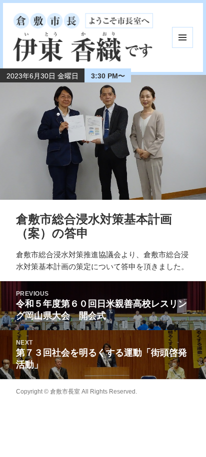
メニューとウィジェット (182, 37)
